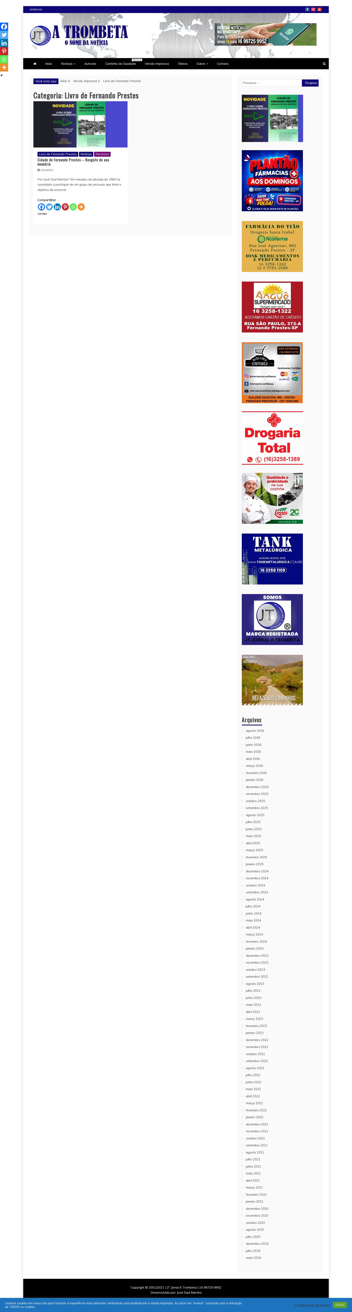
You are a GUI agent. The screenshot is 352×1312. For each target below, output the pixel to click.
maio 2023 (253, 1005)
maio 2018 (253, 1258)
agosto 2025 (255, 815)
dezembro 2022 (257, 1040)
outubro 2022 (255, 1054)
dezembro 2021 (257, 1124)
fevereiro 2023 (256, 1026)
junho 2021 (253, 1166)
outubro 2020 (255, 1223)
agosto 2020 (255, 1230)
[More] (81, 206)
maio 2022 (253, 1089)
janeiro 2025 (254, 864)
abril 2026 (253, 759)
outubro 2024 (255, 885)
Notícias (67, 64)
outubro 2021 (255, 1138)
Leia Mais (42, 213)
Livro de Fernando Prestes (58, 154)
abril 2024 (253, 927)
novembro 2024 (257, 878)
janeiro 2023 (254, 1033)
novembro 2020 (257, 1215)
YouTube (319, 9)
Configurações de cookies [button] (312, 1305)
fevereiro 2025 (256, 857)
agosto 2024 (255, 899)
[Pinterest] (65, 206)
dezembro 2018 (257, 1244)
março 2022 (254, 1103)
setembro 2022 (257, 1061)
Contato (223, 64)
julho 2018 (253, 1251)
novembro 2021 (257, 1131)
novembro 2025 (257, 794)
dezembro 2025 (257, 787)
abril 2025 (253, 843)
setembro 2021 (257, 1145)
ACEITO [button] (339, 1304)
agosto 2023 (255, 984)
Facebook (307, 9)
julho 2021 (253, 1159)
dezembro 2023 (257, 956)
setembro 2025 (257, 808)
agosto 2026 (255, 731)
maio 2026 (253, 752)
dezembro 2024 (257, 871)
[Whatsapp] (73, 206)
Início (48, 64)
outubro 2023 (255, 970)
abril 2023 (253, 1012)
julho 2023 (253, 991)
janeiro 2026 (254, 780)
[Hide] (1, 75)
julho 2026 (253, 738)
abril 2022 (253, 1096)
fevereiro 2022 (256, 1110)
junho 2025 (253, 829)
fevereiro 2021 (256, 1194)
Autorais (90, 64)
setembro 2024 (257, 892)
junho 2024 (253, 913)
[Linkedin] (57, 206)
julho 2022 (253, 1075)
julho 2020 (253, 1237)
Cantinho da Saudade (122, 62)
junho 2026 (253, 745)
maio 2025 (253, 836)
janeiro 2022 (254, 1117)
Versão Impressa (157, 64)
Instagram (313, 9)
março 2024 (254, 934)
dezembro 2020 (257, 1209)
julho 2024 (253, 906)
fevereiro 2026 (256, 773)
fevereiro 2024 (256, 941)
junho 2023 (253, 998)
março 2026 (254, 766)
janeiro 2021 (254, 1201)
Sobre (201, 64)
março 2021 (254, 1187)
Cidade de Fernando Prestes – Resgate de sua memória (73, 162)
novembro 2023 (257, 962)
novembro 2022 (257, 1047)
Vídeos (183, 64)
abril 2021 (253, 1180)
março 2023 (254, 1019)
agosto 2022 (255, 1068)
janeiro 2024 (254, 948)
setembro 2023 (257, 976)
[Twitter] (49, 206)
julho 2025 (253, 822)
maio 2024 (253, 920)
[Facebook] (41, 206)
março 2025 (254, 850)
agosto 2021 (255, 1152)
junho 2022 (253, 1082)
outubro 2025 (255, 801)
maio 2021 (253, 1173)
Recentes (102, 154)
